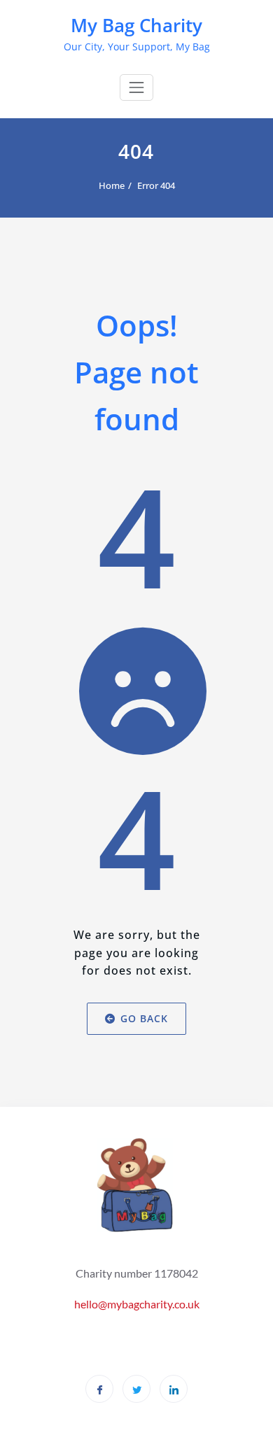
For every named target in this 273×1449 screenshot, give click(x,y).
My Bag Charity (136, 25)
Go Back (144, 1018)
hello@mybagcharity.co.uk (137, 1303)
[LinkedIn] (174, 1389)
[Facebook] (99, 1389)
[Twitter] (136, 1389)
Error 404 (156, 185)
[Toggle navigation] (136, 87)
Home (112, 185)
